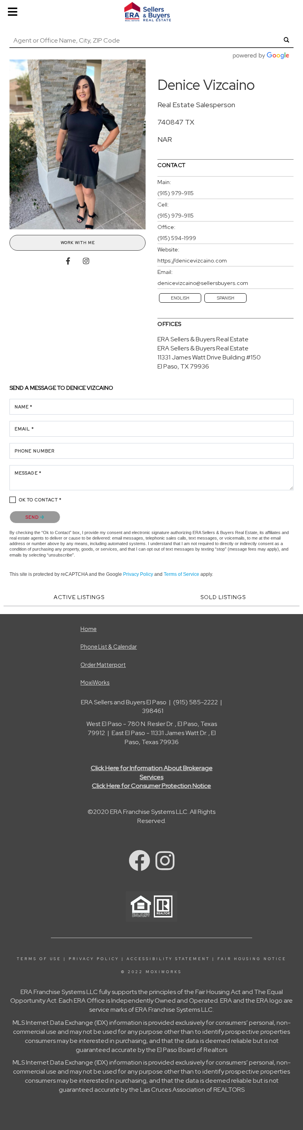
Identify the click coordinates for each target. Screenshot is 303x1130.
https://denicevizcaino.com (192, 260)
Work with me (78, 242)
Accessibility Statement (168, 959)
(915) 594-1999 (176, 238)
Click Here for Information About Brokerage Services (152, 772)
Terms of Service (181, 574)
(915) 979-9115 (175, 193)
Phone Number (34, 451)
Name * (24, 407)
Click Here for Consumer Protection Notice (151, 786)
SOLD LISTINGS (223, 597)
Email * (24, 429)
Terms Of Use (39, 959)
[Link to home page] (151, 12)
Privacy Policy (138, 574)
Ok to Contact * (40, 500)
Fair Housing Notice (251, 959)
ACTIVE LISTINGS (79, 597)
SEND (33, 517)
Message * (28, 473)
